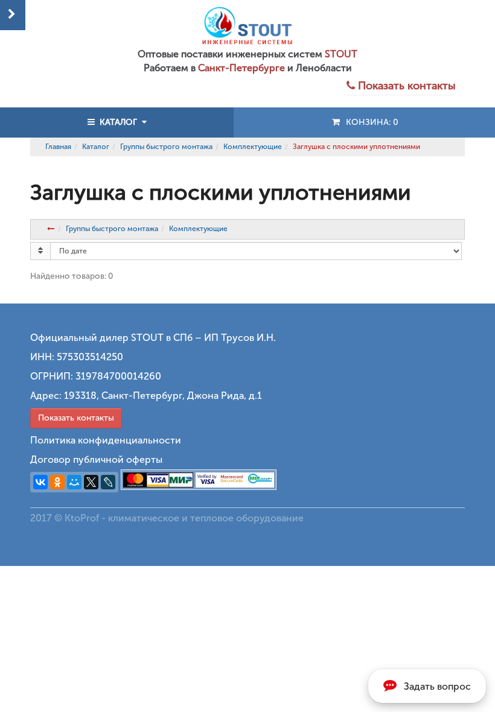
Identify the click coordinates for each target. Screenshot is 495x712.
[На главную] (247, 25)
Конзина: (369, 122)
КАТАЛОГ (118, 122)
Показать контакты (76, 418)
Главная (58, 146)
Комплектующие (252, 146)
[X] (91, 482)
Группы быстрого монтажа (166, 146)
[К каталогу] (50, 228)
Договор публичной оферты (96, 459)
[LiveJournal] (108, 482)
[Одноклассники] (57, 482)
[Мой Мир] (74, 482)
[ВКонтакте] (40, 482)
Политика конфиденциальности (105, 440)
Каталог (95, 146)
